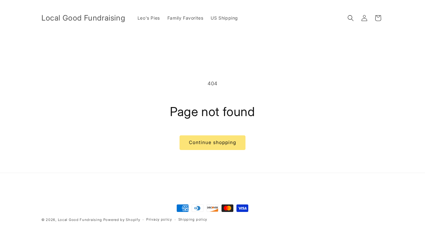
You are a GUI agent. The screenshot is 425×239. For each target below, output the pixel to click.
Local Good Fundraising (80, 220)
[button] (350, 18)
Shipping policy (193, 219)
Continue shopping (212, 142)
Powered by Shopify (121, 220)
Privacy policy (159, 219)
